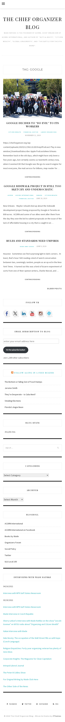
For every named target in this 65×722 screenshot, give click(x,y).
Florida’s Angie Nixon (14, 407)
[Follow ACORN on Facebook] (6, 313)
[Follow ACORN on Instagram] (40, 313)
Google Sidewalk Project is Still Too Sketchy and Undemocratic (32, 187)
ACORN (10, 195)
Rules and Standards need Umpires (32, 240)
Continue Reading (32, 177)
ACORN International (25, 195)
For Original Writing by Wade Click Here (20, 679)
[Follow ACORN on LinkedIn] (23, 313)
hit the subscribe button (15, 349)
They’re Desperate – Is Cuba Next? (20, 394)
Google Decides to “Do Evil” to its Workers (32, 124)
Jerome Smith (11, 388)
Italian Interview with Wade (15, 631)
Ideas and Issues (27, 246)
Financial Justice (31, 132)
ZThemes (57, 716)
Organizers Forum (13, 542)
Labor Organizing (49, 132)
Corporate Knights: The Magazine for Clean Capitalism (27, 658)
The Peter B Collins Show (14, 672)
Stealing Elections (13, 400)
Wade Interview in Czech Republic (18, 614)
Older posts (54, 288)
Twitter (8, 555)
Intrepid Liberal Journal (13, 665)
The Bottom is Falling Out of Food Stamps (23, 381)
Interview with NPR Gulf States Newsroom (22, 593)
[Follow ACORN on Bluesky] (49, 313)
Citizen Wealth (14, 132)
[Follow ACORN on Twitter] (15, 313)
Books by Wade (12, 536)
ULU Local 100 (11, 561)
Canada (39, 195)
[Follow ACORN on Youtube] (32, 313)
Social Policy (10, 549)
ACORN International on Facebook (20, 530)
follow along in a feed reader (34, 373)
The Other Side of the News (15, 686)
